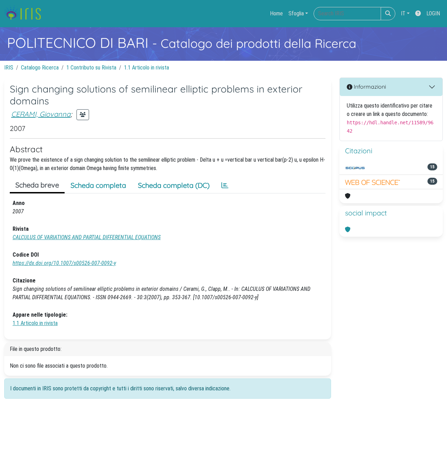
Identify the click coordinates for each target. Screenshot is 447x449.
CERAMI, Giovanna (41, 114)
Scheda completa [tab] (98, 185)
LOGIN (433, 13)
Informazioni (369, 86)
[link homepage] (25, 13)
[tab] (224, 185)
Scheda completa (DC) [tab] (174, 185)
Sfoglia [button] (296, 13)
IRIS (8, 67)
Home (276, 13)
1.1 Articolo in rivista (146, 67)
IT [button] (403, 13)
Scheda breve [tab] (37, 185)
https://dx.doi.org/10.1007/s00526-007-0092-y (64, 263)
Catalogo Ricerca (40, 67)
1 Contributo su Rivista (91, 67)
